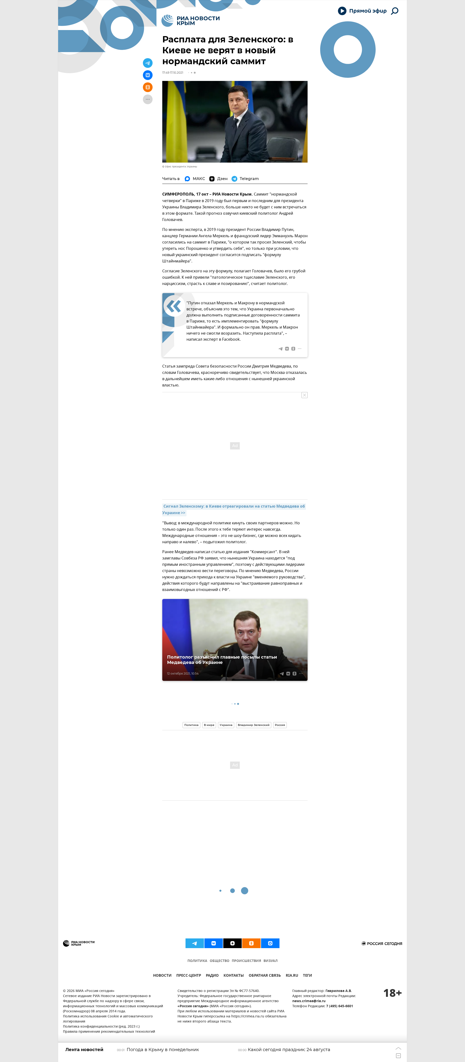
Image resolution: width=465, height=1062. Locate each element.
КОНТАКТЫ (234, 976)
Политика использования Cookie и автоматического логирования (108, 1019)
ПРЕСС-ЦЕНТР (188, 976)
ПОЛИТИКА (197, 961)
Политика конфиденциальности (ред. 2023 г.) (101, 1027)
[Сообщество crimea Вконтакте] (213, 943)
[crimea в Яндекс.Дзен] (232, 943)
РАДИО (212, 976)
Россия (280, 725)
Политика (191, 725)
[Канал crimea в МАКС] (270, 943)
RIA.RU (292, 976)
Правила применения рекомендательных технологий (109, 1032)
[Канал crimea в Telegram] (195, 943)
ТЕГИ (307, 976)
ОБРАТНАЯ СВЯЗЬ (265, 976)
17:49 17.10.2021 (172, 72)
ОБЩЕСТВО (219, 961)
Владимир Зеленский (254, 725)
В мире (209, 725)
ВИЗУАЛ (271, 961)
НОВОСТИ (162, 976)
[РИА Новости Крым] (190, 21)
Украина (226, 725)
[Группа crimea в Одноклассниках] (251, 943)
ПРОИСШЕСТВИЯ (246, 961)
